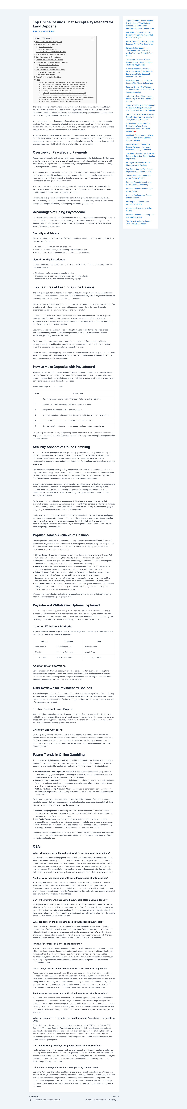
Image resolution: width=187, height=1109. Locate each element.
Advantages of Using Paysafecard (48, 44)
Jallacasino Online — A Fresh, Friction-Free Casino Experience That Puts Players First (139, 62)
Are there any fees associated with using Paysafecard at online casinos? (65, 84)
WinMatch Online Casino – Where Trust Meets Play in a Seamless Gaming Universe (139, 137)
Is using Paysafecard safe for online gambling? (57, 91)
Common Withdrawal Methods (49, 65)
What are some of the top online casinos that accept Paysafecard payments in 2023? (68, 97)
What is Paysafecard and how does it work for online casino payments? (64, 93)
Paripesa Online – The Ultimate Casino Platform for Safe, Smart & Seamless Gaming (140, 89)
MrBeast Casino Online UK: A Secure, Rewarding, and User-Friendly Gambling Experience (138, 147)
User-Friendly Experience (48, 49)
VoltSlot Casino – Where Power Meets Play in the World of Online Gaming (139, 98)
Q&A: (38, 80)
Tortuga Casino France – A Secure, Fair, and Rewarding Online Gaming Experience (140, 156)
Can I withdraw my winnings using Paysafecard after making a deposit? (64, 86)
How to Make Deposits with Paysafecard (51, 54)
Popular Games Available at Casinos (49, 60)
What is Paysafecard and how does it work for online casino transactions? (65, 82)
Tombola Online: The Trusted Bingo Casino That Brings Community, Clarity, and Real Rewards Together (140, 107)
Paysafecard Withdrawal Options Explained (51, 62)
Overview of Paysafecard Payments (48, 42)
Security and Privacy (45, 47)
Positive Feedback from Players (49, 72)
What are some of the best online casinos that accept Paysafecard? (63, 88)
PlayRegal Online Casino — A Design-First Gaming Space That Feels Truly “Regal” (139, 35)
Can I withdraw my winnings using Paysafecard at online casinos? (63, 99)
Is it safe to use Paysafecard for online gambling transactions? (62, 101)
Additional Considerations (47, 67)
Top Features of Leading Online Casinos (51, 52)
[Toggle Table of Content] (91, 38)
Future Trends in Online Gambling (48, 77)
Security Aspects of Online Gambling (49, 57)
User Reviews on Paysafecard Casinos (50, 70)
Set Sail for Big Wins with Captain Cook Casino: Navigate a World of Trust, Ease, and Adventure (140, 117)
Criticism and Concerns (47, 74)
